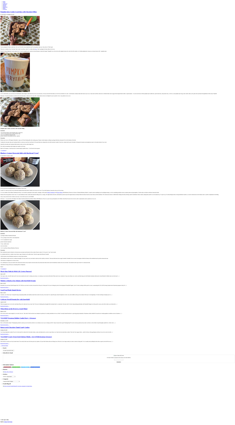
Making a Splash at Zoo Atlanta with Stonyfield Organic (18, 280)
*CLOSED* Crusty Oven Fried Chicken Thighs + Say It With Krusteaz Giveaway (26, 337)
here (36, 49)
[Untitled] (20, 44)
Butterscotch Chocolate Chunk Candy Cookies (15, 327)
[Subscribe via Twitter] (25, 367)
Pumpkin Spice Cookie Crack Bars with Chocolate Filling (18, 12)
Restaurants (5, 7)
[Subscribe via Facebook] (35, 367)
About (4, 2)
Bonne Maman (60, 192)
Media (4, 8)
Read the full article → (4, 278)
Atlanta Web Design (8, 421)
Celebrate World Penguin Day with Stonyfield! (15, 299)
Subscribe (5, 9)
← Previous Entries (4, 345)
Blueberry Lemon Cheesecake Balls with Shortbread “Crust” (19, 153)
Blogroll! (4, 4)
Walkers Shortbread (51, 192)
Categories (5, 381)
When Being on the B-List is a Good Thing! (14, 309)
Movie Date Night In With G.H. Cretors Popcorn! (16, 271)
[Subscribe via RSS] (7, 367)
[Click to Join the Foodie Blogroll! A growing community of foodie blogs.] (17, 386)
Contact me (5, 3)
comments (3, 150)
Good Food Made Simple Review (10, 290)
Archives (4, 376)
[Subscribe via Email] (15, 367)
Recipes (4, 5)
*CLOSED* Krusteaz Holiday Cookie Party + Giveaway (18, 318)
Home (4, 1)
